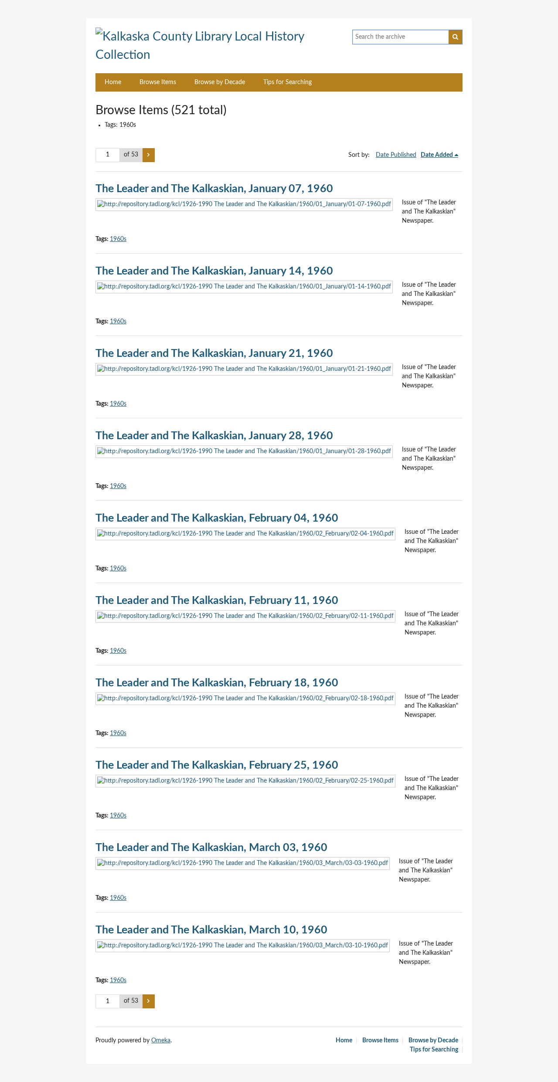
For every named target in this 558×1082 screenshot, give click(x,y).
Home (113, 82)
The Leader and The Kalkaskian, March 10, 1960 (211, 930)
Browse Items (158, 82)
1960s (118, 239)
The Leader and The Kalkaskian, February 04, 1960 (216, 518)
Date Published (396, 155)
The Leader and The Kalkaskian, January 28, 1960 (214, 436)
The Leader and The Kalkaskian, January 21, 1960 (214, 353)
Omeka (160, 1041)
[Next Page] (149, 155)
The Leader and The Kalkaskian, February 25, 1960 (216, 765)
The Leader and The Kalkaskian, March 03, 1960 (211, 847)
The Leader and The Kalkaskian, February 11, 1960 (216, 600)
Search (456, 37)
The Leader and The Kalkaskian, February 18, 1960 (216, 683)
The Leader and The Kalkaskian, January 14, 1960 (214, 271)
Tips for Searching (287, 82)
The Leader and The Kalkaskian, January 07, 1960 (214, 188)
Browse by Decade (219, 82)
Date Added (437, 155)
